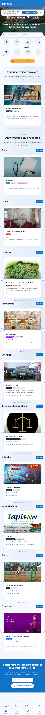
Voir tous (39, 150)
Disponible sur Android (24, 686)
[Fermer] (40, 12)
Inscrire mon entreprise (22, 680)
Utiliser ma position (31, 12)
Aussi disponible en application (24, 61)
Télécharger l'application (15, 706)
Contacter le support (33, 706)
